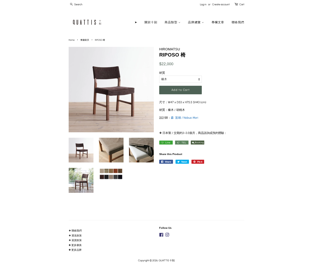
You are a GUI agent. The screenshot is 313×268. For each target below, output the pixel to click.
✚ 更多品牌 (75, 249)
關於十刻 (151, 22)
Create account (221, 4)
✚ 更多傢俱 (75, 245)
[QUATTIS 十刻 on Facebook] (161, 235)
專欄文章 (218, 22)
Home (72, 40)
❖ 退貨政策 (75, 240)
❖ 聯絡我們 (75, 230)
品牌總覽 (195, 22)
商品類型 (171, 22)
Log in (203, 4)
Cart (241, 4)
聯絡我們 (238, 22)
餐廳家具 (84, 40)
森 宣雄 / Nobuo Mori (184, 117)
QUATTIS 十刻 (167, 260)
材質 (162, 72)
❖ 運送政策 (75, 235)
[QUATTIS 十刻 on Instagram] (167, 235)
